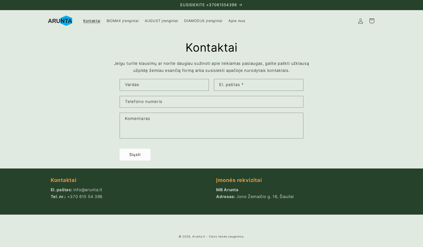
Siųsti (135, 154)
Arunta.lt (198, 236)
